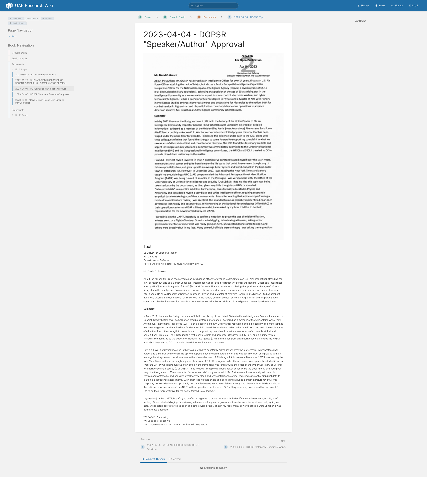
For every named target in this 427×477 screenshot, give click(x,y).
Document (17, 18)
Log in (415, 5)
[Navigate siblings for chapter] (191, 17)
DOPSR (48, 18)
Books (382, 5)
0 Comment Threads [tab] (153, 458)
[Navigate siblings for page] (222, 17)
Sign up (399, 5)
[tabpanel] (213, 468)
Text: (14, 36)
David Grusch (31, 18)
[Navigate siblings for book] (157, 17)
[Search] (192, 5)
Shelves (365, 5)
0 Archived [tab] (175, 458)
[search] (213, 6)
